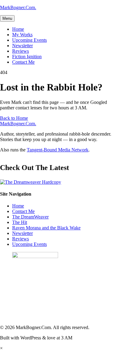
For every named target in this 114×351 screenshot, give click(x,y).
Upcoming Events (29, 40)
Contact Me (23, 62)
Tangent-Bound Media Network (57, 149)
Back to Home (14, 118)
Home (18, 29)
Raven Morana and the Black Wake (46, 227)
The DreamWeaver (30, 216)
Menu (7, 18)
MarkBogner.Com (18, 7)
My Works (22, 34)
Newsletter (22, 45)
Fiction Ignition (27, 56)
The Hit (19, 222)
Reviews (20, 51)
